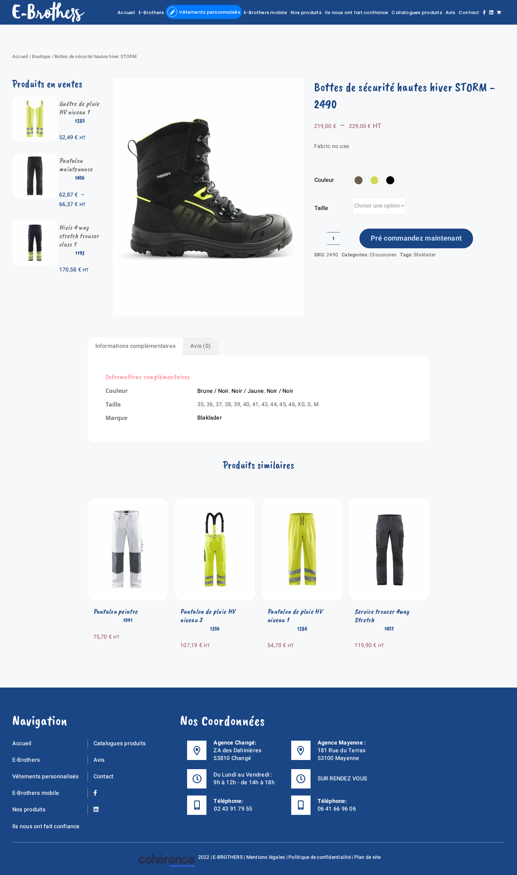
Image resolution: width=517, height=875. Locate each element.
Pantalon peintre (115, 611)
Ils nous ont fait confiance (45, 826)
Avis (99, 760)
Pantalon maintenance (75, 164)
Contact (104, 776)
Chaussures (383, 254)
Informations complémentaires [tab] (135, 346)
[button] (358, 180)
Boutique (41, 56)
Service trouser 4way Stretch (382, 615)
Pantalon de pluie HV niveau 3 (207, 615)
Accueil (20, 56)
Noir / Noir (280, 391)
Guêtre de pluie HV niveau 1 (79, 107)
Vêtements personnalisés (45, 776)
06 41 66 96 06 (337, 809)
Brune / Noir (213, 391)
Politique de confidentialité (319, 857)
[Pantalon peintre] (128, 503)
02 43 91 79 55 (233, 809)
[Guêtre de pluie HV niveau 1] (34, 100)
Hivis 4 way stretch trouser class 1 (79, 236)
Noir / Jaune (247, 391)
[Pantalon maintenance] (34, 157)
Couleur (324, 180)
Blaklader (425, 254)
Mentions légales (265, 857)
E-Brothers (26, 760)
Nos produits (28, 809)
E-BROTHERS (227, 857)
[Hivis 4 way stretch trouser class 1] (34, 224)
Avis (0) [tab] (200, 346)
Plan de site (367, 857)
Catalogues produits (120, 743)
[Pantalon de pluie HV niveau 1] (302, 503)
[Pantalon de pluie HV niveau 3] (215, 503)
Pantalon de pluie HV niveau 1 (294, 615)
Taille (321, 208)
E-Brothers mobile (35, 793)
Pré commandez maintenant (416, 238)
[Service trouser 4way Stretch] (389, 503)
